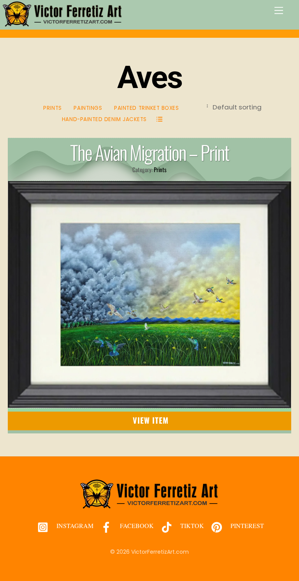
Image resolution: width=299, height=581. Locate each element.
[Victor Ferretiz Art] (62, 23)
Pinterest (246, 525)
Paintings (88, 108)
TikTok (191, 525)
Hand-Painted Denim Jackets (104, 119)
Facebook (136, 525)
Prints (52, 108)
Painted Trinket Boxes (146, 108)
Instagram (74, 525)
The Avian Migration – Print (149, 151)
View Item (151, 420)
